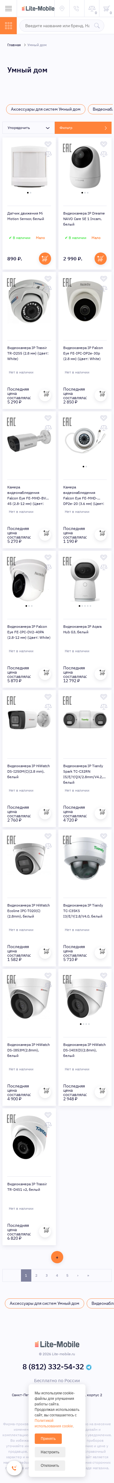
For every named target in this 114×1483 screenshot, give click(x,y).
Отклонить (50, 1465)
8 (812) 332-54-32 (53, 1366)
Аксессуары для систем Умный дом (46, 109)
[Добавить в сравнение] (48, 154)
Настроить (50, 1452)
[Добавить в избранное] (48, 144)
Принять (48, 1439)
